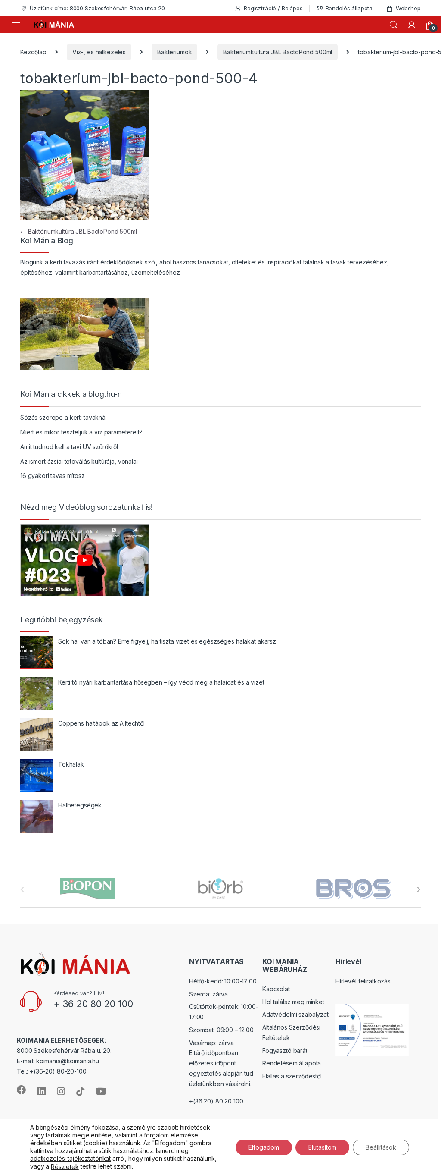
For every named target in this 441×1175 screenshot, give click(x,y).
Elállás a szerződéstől (292, 1076)
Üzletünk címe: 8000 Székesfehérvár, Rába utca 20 (97, 8)
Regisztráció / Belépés (273, 8)
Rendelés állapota (349, 8)
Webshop (408, 8)
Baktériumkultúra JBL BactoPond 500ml (277, 52)
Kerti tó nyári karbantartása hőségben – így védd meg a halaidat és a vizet (161, 682)
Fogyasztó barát (284, 1050)
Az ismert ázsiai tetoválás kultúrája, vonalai (79, 461)
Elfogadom (263, 1146)
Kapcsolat (276, 989)
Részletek (65, 1166)
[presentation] (419, 889)
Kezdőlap (33, 52)
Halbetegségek (80, 805)
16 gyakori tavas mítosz (52, 475)
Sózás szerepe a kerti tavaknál (63, 417)
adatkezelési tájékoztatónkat (70, 1158)
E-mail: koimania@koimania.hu (58, 1061)
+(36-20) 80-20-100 (58, 1071)
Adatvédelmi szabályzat (295, 1014)
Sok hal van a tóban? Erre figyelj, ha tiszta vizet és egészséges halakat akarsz (167, 641)
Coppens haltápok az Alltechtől (101, 723)
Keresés (393, 25)
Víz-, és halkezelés (99, 52)
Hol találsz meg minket (293, 1001)
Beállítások (381, 1146)
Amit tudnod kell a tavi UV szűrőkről (69, 446)
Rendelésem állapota (291, 1063)
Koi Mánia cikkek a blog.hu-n (71, 394)
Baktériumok (174, 52)
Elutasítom (322, 1146)
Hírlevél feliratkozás (363, 981)
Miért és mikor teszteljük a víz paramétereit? (81, 432)
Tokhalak (71, 764)
